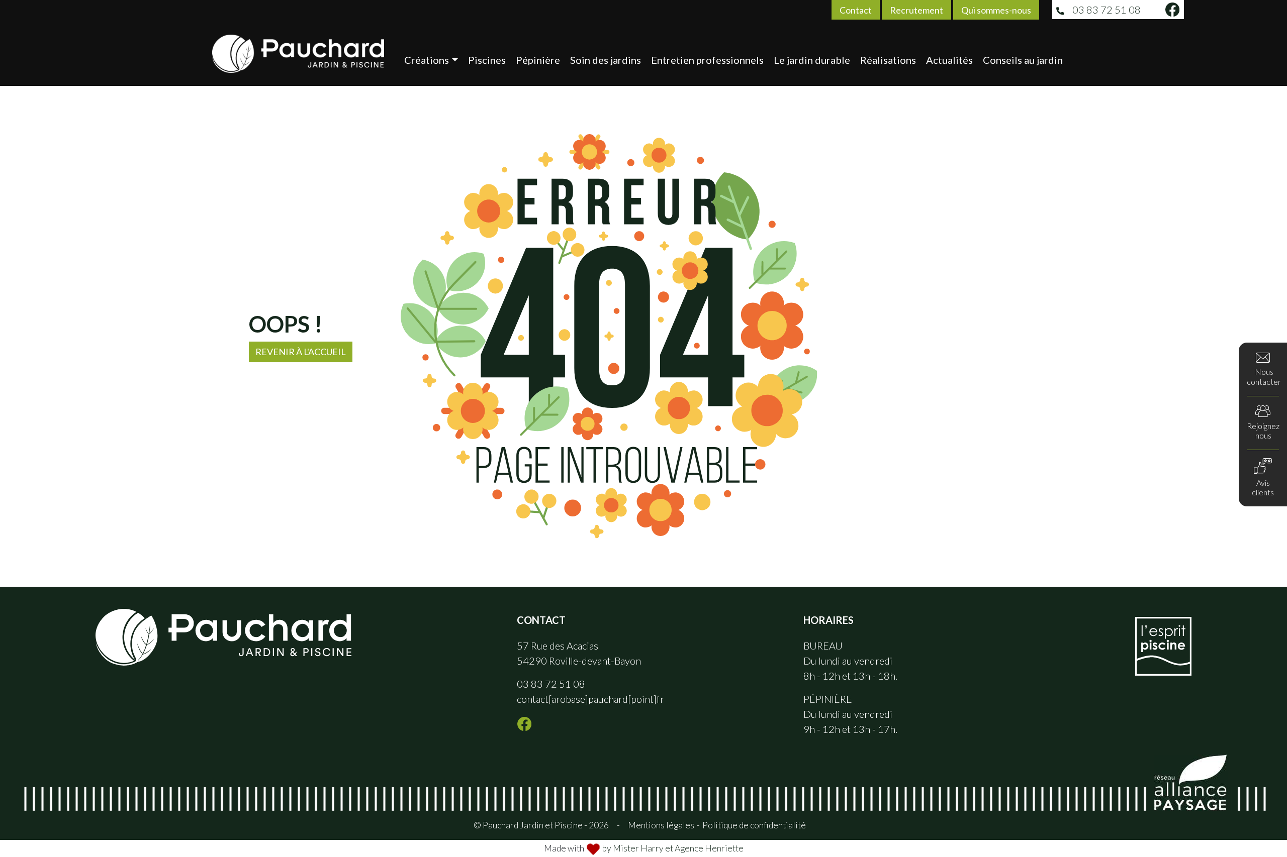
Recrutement (916, 10)
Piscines (487, 60)
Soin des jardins (605, 60)
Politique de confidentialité (754, 825)
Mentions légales (661, 825)
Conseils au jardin (1023, 60)
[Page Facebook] (1172, 9)
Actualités (949, 60)
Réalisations (888, 60)
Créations (426, 60)
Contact (856, 10)
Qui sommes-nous (996, 10)
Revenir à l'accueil (300, 351)
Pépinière (538, 60)
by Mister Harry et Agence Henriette (673, 848)
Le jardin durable (812, 60)
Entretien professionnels (707, 60)
